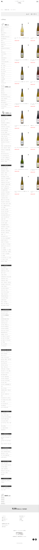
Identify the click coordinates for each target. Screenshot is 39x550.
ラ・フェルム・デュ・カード (6, 399)
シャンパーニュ (3, 106)
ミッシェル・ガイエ (4, 420)
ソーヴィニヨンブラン (5, 61)
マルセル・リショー (4, 334)
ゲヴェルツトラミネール (5, 48)
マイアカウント (22, 517)
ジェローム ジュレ (4, 322)
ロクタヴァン (3, 429)
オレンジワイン (3, 32)
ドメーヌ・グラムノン (5, 324)
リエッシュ (3, 151)
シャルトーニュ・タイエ (5, 480)
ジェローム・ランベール (5, 182)
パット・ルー (3, 489)
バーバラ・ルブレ (4, 222)
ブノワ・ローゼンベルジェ (5, 451)
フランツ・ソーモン (4, 228)
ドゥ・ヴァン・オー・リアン (6, 203)
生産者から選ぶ (7, 9)
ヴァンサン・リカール (5, 232)
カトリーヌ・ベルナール (5, 351)
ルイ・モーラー (13, 9)
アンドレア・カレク (4, 313)
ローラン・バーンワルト (5, 159)
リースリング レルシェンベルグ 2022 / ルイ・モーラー (21, 60)
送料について (4, 517)
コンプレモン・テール (5, 176)
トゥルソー (3, 63)
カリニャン (3, 42)
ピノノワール (3, 71)
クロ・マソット (3, 355)
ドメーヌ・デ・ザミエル (5, 380)
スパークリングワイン (5, 27)
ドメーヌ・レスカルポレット (6, 384)
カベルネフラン (3, 38)
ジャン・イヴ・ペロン (5, 415)
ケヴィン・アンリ (4, 174)
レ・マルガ (3, 255)
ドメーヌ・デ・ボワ (4, 209)
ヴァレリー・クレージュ (5, 470)
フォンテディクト (4, 363)
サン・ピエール (3, 413)
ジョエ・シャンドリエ (5, 357)
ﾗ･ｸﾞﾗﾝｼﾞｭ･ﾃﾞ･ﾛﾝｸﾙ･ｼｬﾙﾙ (5, 149)
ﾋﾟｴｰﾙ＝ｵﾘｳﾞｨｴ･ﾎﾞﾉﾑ (4, 224)
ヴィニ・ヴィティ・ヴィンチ (6, 443)
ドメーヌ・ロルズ (4, 466)
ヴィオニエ (3, 73)
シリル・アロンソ (4, 286)
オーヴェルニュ (3, 102)
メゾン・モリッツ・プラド (5, 147)
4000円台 (2, 499)
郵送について (4, 520)
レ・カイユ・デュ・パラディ (6, 251)
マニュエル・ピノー (4, 236)
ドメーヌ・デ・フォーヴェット (6, 441)
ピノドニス (3, 69)
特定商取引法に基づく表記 (5, 523)
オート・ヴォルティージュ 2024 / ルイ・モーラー (22, 192)
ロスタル (2, 474)
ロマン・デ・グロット (5, 303)
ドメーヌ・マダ (3, 382)
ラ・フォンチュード (4, 403)
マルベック (3, 75)
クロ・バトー (3, 272)
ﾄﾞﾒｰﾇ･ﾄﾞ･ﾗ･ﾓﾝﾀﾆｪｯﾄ (4, 326)
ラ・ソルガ (3, 401)
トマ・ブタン (3, 207)
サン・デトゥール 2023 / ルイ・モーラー (21, 147)
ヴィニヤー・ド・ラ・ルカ (5, 370)
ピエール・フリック (4, 138)
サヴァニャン (3, 52)
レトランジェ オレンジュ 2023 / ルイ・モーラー (22, 126)
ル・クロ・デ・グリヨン (5, 338)
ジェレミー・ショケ (4, 180)
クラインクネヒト (4, 124)
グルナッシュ (3, 44)
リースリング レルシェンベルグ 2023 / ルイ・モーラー (21, 104)
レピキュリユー (3, 299)
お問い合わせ (4, 526)
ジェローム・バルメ (4, 280)
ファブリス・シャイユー (5, 226)
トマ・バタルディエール (5, 205)
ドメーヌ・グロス (4, 132)
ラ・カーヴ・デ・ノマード (5, 397)
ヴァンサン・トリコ (4, 453)
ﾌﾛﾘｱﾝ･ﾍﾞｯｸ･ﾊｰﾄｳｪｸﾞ (4, 140)
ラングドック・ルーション (5, 96)
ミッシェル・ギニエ (4, 297)
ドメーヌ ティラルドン (5, 288)
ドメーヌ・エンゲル (4, 128)
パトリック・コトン (4, 290)
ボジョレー (3, 92)
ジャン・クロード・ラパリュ (6, 282)
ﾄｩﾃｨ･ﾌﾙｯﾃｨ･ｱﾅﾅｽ (4, 374)
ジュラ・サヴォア (4, 98)
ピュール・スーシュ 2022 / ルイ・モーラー (22, 81)
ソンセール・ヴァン (4, 197)
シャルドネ (3, 59)
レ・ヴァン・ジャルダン (5, 253)
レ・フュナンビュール (5, 155)
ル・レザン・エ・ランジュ (5, 340)
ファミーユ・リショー (5, 330)
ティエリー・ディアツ (5, 372)
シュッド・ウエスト (4, 104)
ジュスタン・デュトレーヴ (5, 284)
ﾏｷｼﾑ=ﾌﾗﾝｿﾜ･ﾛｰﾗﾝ (4, 332)
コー (2, 50)
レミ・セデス (3, 247)
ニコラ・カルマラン (4, 468)
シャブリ (2, 108)
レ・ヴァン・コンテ (4, 259)
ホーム (2, 9)
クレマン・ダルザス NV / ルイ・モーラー (21, 169)
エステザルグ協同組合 (5, 315)
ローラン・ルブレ (4, 261)
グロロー (2, 46)
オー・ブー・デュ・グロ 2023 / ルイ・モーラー (22, 38)
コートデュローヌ (4, 94)
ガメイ (2, 40)
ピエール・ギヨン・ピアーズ (6, 359)
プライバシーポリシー (5, 525)
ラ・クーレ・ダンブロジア (5, 238)
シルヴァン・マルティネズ (5, 184)
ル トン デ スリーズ (4, 407)
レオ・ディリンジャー (5, 153)
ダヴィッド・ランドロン (5, 199)
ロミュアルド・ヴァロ (5, 305)
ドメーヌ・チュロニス (5, 378)
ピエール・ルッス (4, 361)
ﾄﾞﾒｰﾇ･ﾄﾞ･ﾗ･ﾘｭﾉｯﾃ (4, 213)
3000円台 (2, 497)
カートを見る (21, 520)
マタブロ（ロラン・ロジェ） (6, 390)
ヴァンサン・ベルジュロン (5, 230)
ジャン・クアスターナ (5, 188)
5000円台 (2, 501)
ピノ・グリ (3, 67)
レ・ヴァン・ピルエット (5, 157)
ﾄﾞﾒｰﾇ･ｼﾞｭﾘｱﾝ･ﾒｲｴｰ (4, 130)
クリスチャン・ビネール (5, 122)
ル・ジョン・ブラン (4, 472)
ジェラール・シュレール (5, 126)
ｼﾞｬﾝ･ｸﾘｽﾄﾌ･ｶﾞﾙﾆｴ (4, 190)
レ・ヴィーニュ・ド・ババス (6, 257)
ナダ (2, 386)
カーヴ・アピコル (4, 353)
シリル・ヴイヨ (3, 274)
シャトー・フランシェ (5, 186)
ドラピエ (2, 482)
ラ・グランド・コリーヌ (5, 336)
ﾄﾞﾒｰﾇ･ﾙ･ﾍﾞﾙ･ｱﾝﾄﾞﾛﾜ (4, 328)
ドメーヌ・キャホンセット (5, 487)
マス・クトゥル (3, 388)
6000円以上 (3, 503)
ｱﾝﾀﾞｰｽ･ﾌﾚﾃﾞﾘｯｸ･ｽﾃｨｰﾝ (5, 311)
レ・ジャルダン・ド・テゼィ (6, 249)
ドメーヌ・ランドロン (5, 211)
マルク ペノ (3, 234)
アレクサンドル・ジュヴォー (6, 435)
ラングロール (3, 405)
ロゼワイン (3, 34)
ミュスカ (2, 77)
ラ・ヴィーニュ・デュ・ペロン (6, 423)
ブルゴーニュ (3, 100)
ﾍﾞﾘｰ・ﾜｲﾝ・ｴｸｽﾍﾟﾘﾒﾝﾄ (5, 455)
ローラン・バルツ (4, 161)
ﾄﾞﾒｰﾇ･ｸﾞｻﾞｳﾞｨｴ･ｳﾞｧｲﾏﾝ (5, 134)
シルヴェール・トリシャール (6, 276)
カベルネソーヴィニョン (5, 36)
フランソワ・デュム (4, 449)
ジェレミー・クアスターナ (5, 178)
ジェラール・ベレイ (4, 278)
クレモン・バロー (4, 172)
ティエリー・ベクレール (5, 201)
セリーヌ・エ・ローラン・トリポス (6, 438)
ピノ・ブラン (3, 65)
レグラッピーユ (3, 457)
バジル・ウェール (4, 136)
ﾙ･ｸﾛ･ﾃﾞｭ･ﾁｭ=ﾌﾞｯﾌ (4, 240)
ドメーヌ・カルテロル (5, 376)
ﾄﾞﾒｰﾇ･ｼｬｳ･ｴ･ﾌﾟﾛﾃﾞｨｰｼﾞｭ (5, 215)
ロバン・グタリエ (4, 301)
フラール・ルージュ (4, 365)
